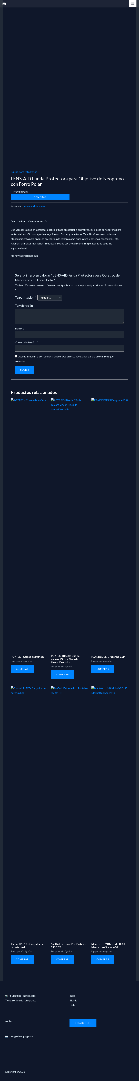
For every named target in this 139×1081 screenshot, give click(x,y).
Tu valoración (25, 305)
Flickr (72, 1005)
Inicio (72, 995)
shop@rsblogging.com (21, 1036)
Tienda (73, 1000)
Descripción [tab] (18, 221)
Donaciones (83, 1022)
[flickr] (4, 3)
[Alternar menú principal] (132, 3)
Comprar (40, 197)
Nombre (20, 328)
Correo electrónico (26, 342)
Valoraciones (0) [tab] (37, 221)
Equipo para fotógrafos (24, 171)
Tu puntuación (25, 297)
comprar (22, 668)
